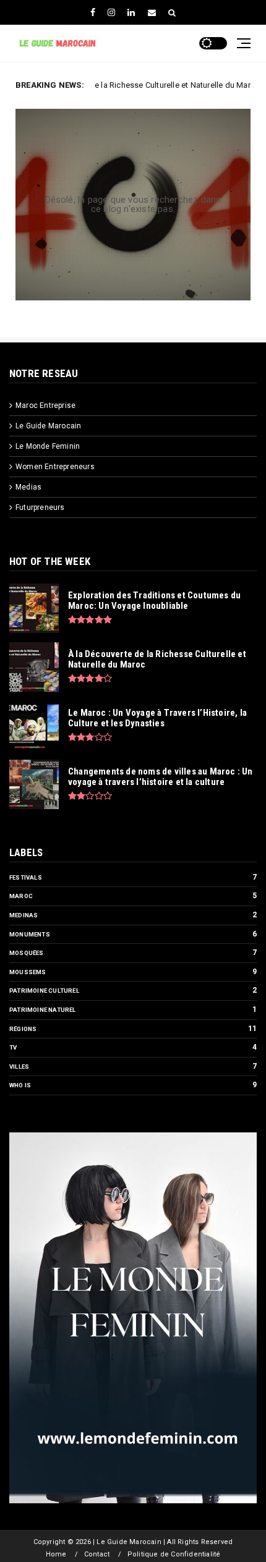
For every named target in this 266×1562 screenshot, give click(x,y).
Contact (96, 1554)
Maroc (21, 896)
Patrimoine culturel (44, 990)
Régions (22, 1028)
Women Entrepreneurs (55, 466)
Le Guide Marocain (48, 426)
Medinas (23, 915)
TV (13, 1047)
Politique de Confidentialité (174, 1554)
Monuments (29, 934)
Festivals (25, 877)
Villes (19, 1066)
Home (56, 1554)
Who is (20, 1085)
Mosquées (26, 952)
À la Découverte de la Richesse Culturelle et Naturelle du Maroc (122, 85)
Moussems (27, 972)
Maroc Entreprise (45, 405)
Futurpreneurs (40, 507)
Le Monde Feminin (47, 446)
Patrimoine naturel (42, 1009)
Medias (28, 487)
